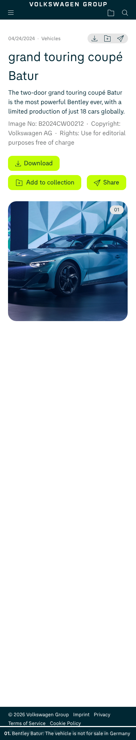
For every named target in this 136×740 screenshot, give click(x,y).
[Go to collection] (111, 12)
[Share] (120, 38)
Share (111, 182)
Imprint (81, 715)
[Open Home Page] (68, 4)
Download (38, 163)
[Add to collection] (107, 38)
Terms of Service (27, 723)
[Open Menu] (13, 12)
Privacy (102, 715)
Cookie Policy (65, 723)
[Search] (125, 13)
